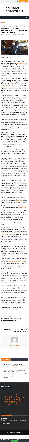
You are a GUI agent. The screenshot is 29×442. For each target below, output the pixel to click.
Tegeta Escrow (10, 216)
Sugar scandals (20, 216)
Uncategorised (6, 34)
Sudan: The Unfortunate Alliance (11, 368)
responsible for (17, 238)
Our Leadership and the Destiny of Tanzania (16, 261)
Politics (3, 22)
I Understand (14, 441)
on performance (22, 207)
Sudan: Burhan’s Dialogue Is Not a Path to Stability (16, 374)
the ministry (12, 227)
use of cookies (24, 439)
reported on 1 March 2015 (7, 85)
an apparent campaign (21, 63)
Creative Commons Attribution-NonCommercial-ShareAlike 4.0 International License (13, 422)
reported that (18, 200)
